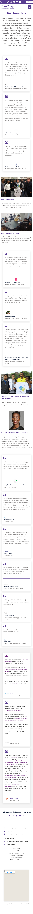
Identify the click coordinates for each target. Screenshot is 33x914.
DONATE (29, 2)
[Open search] (1, 2)
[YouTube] (17, 2)
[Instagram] (11, 2)
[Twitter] (8, 2)
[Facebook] (14, 2)
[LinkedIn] (20, 2)
